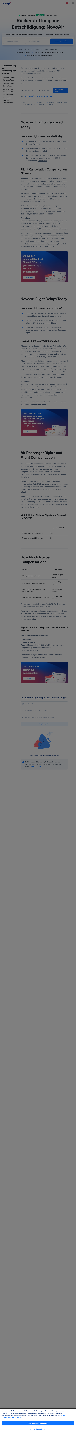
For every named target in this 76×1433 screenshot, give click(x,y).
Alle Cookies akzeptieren (38, 1423)
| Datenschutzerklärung (15, 1417)
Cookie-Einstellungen (38, 1429)
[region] (38, 1420)
